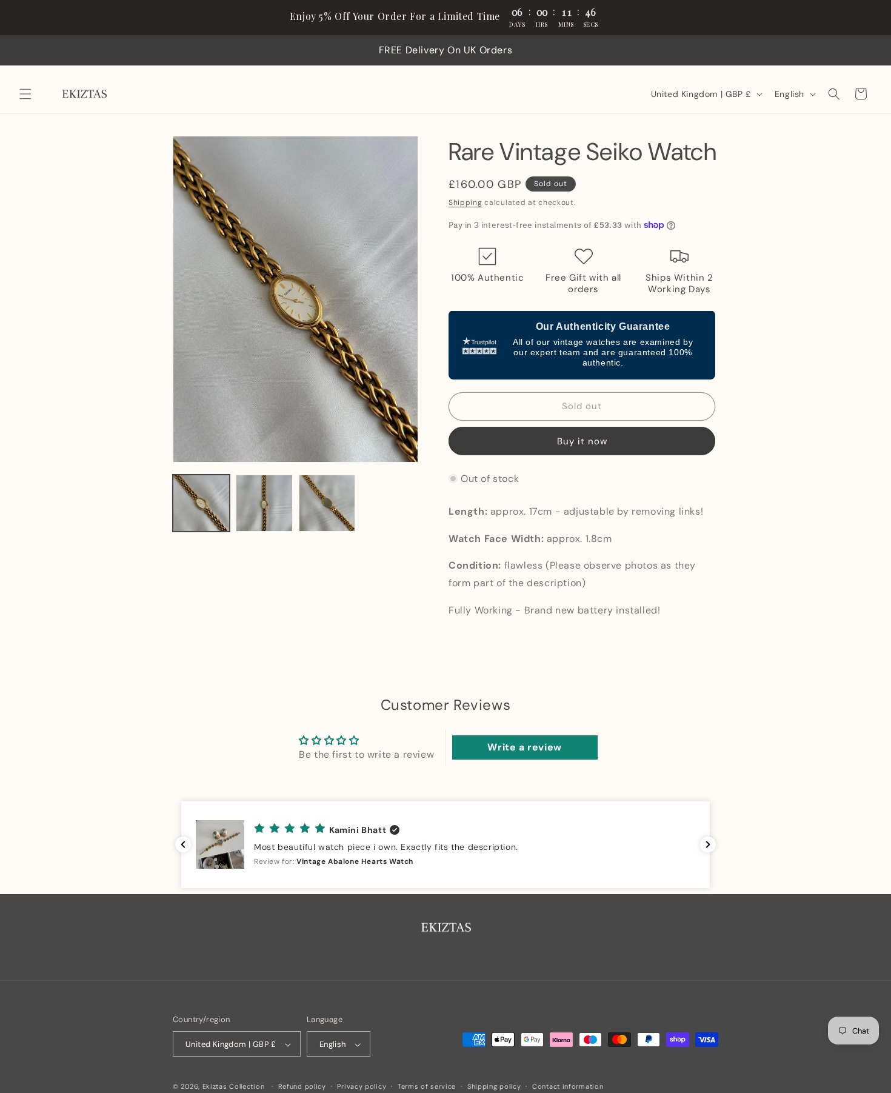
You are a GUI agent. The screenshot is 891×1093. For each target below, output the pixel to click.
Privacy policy (361, 1086)
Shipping (465, 202)
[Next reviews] (708, 844)
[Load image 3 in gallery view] (327, 503)
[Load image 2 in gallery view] (264, 503)
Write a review (524, 747)
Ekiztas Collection (233, 1087)
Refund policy (302, 1086)
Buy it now (582, 441)
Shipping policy (494, 1086)
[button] (25, 94)
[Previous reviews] (183, 844)
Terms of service (427, 1086)
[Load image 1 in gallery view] (201, 503)
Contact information (567, 1086)
